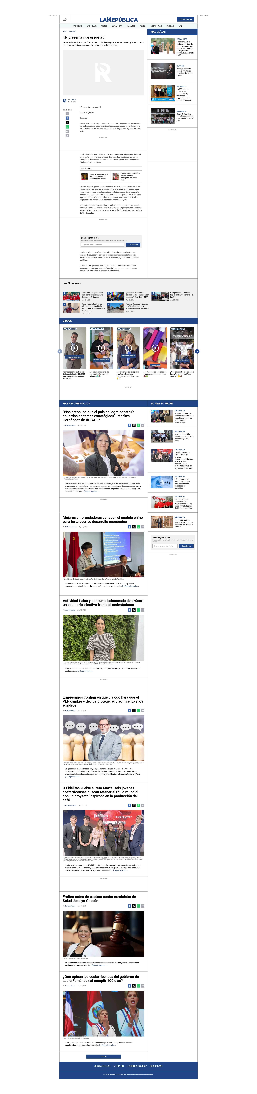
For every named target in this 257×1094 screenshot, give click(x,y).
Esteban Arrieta (70, 425)
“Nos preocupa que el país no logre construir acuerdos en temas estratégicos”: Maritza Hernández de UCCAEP (98, 416)
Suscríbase (156, 1066)
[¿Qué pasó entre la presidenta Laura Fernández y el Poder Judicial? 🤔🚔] (182, 348)
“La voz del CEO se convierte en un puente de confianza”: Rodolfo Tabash (184, 523)
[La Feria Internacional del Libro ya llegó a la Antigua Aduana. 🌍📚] (101, 348)
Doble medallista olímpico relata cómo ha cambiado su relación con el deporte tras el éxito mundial (93, 307)
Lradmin (73, 99)
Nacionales (72, 31)
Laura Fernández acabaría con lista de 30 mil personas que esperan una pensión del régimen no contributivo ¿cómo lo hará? (185, 48)
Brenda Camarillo (70, 805)
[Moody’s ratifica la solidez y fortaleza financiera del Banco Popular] (163, 71)
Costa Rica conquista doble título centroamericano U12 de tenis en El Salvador (92, 295)
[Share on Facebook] (67, 118)
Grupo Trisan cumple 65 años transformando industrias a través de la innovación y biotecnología (184, 417)
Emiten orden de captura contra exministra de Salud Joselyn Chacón (99, 899)
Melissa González (70, 527)
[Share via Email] (67, 131)
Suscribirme (133, 245)
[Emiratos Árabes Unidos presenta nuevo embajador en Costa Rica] (115, 176)
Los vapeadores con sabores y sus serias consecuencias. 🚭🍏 (154, 374)
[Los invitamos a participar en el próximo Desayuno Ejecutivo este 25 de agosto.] (128, 348)
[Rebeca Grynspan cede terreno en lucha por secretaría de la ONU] (84, 176)
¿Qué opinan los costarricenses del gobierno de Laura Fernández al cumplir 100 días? (101, 979)
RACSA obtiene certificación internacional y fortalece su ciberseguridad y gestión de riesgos (183, 94)
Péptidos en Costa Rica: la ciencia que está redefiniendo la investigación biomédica (182, 483)
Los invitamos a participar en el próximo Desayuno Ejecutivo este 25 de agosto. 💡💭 (128, 375)
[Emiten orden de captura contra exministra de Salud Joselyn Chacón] (103, 934)
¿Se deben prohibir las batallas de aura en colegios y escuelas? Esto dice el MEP (137, 295)
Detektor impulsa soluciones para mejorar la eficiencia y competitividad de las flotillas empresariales (183, 503)
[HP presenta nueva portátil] (103, 72)
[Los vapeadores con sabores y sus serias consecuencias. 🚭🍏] (155, 348)
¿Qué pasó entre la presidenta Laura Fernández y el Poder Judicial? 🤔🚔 (182, 374)
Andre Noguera (70, 610)
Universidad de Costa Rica (116, 583)
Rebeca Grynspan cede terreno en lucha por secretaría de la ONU (99, 176)
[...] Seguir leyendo (90, 491)
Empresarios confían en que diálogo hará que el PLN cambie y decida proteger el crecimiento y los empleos (103, 701)
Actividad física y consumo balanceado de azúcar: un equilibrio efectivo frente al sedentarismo (103, 603)
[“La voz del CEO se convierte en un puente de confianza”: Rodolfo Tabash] (162, 522)
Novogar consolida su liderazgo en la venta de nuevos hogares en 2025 (184, 437)
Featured (180, 66)
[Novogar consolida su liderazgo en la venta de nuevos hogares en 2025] (162, 436)
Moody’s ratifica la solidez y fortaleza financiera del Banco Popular (184, 72)
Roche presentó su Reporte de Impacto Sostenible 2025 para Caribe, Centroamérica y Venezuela (74, 375)
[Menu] (65, 19)
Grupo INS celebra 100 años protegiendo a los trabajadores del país (185, 117)
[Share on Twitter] (67, 122)
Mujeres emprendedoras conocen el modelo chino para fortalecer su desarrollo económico (103, 520)
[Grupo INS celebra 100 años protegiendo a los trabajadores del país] (163, 116)
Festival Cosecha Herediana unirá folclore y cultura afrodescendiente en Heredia (137, 306)
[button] (185, 19)
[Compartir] (67, 135)
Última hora (181, 39)
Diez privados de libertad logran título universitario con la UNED (181, 295)
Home (65, 31)
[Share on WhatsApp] (67, 127)
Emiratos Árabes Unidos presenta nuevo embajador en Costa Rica (130, 176)
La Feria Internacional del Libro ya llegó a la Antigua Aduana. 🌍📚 (99, 374)
